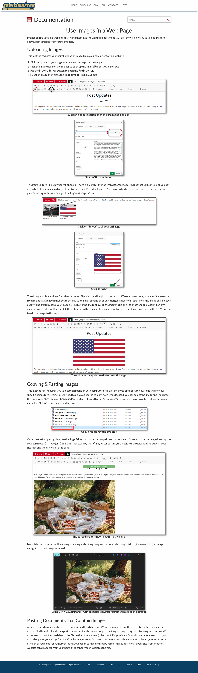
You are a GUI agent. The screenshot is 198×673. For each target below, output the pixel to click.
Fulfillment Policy (152, 665)
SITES (124, 5)
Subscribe (100, 665)
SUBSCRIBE (85, 5)
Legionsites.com (59, 665)
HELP (103, 5)
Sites (139, 665)
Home (89, 665)
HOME (74, 5)
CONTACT (113, 5)
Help (111, 665)
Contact (129, 665)
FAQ (96, 5)
